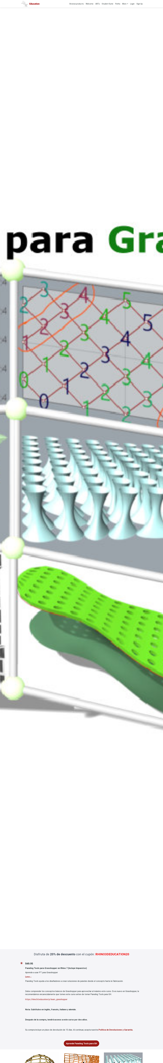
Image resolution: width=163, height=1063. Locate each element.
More (124, 4)
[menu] (105, 4)
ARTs (97, 4)
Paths (117, 4)
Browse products (77, 4)
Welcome (89, 4)
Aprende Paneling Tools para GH (81, 1043)
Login (132, 4)
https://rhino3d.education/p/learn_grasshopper (46, 999)
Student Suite (107, 4)
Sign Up (140, 4)
